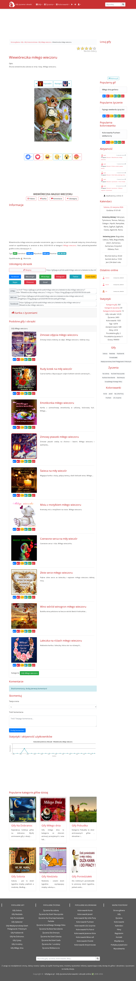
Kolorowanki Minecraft (85, 937)
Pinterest (30, 282)
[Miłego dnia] (52, 809)
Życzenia (49, 4)
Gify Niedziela (49, 876)
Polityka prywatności (119, 945)
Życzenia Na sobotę (51, 910)
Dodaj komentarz (17, 730)
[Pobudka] (83, 809)
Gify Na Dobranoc (21, 825)
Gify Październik (17, 933)
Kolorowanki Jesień (85, 914)
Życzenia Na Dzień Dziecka (51, 936)
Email (45, 282)
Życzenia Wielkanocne (51, 948)
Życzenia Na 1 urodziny (51, 944)
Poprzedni (47, 83)
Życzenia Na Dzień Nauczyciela (51, 914)
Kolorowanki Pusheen (85, 922)
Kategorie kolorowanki (112, 311)
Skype (15, 282)
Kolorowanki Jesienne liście (85, 933)
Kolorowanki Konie (85, 910)
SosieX (107, 284)
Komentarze (57, 199)
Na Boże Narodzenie (108, 378)
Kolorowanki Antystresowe (85, 945)
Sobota (105, 354)
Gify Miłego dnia (51, 825)
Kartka (43, 199)
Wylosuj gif (114, 78)
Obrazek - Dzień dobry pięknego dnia (115, 175)
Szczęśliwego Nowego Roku (113, 382)
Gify (39, 4)
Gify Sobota (18, 876)
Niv (106, 291)
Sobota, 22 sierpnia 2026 (113, 207)
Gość (104, 155)
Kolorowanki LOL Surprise (85, 926)
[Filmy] (72, 4)
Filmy (119, 929)
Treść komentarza (16, 712)
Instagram (60, 276)
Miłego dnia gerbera (110, 89)
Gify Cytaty (17, 940)
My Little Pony (119, 394)
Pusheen (108, 398)
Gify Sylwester (17, 922)
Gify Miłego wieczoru (29, 673)
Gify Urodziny (17, 944)
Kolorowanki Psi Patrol (85, 929)
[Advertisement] (68, 23)
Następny (59, 83)
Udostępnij (72, 199)
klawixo (107, 278)
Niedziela (112, 354)
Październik (120, 354)
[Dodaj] (75, 4)
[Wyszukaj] (123, 4)
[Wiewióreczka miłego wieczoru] (53, 114)
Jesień (111, 394)
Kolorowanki (63, 4)
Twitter (75, 276)
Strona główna (119, 910)
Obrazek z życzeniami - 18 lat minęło (115, 181)
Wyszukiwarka (119, 948)
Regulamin (119, 933)
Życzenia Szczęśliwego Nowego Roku (51, 925)
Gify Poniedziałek (82, 876)
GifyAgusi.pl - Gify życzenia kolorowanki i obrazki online (68, 974)
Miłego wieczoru (69, 245)
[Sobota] (22, 860)
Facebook (15, 276)
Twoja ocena (14, 701)
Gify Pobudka (80, 825)
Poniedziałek (113, 357)
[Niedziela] (52, 860)
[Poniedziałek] (83, 860)
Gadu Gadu (90, 276)
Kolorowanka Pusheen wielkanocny (111, 134)
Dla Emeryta (121, 378)
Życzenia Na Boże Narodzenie (51, 929)
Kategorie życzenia (112, 308)
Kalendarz (119, 926)
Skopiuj (28, 270)
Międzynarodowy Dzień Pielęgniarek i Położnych (116, 361)
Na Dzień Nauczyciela (117, 374)
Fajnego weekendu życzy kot (113, 109)
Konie (105, 394)
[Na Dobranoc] (22, 809)
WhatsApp (45, 276)
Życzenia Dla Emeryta (51, 933)
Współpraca (119, 941)
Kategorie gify (111, 304)
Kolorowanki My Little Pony (85, 918)
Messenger (30, 276)
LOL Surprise (117, 398)
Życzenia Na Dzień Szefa (51, 940)
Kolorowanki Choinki (85, 941)
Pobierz (32, 199)
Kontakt (119, 937)
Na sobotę (106, 374)
